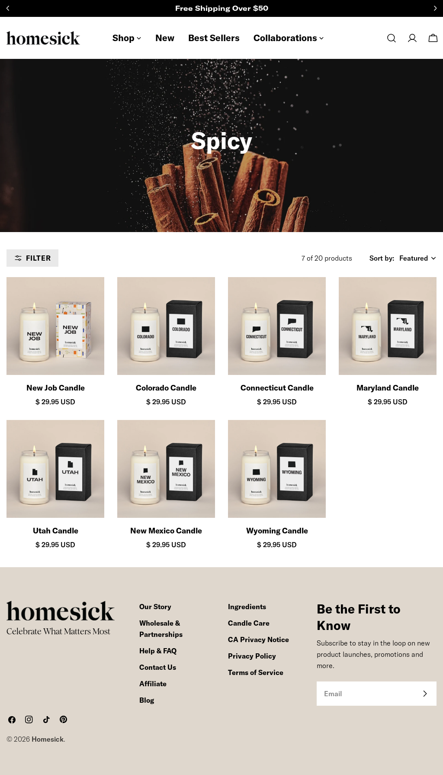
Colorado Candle (166, 388)
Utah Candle (55, 531)
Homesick (48, 739)
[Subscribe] (425, 693)
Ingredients (247, 606)
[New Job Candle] (55, 326)
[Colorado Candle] (166, 326)
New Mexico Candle (166, 531)
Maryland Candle (387, 388)
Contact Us (157, 667)
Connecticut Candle (277, 388)
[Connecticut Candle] (277, 326)
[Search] (391, 38)
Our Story (155, 606)
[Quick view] (90, 298)
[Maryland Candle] (388, 326)
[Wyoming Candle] (277, 469)
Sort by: (381, 258)
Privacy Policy (252, 656)
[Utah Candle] (55, 469)
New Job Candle (55, 388)
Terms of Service (255, 672)
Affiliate (153, 683)
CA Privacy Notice (258, 639)
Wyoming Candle (277, 531)
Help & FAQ (158, 650)
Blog (146, 700)
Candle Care (249, 623)
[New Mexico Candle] (166, 469)
